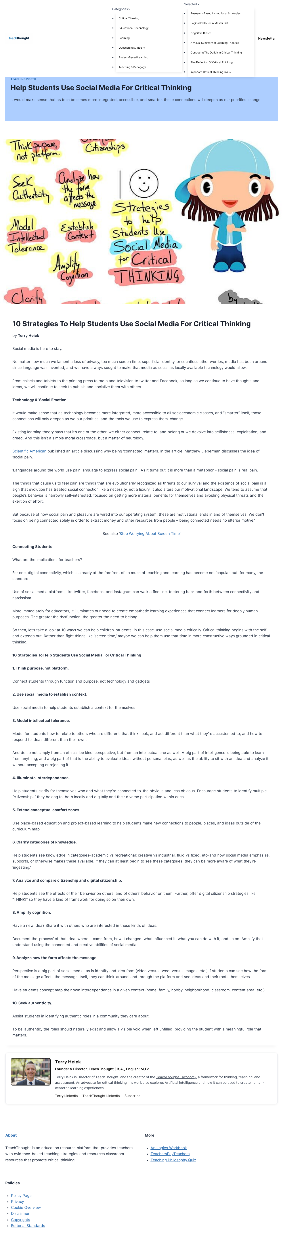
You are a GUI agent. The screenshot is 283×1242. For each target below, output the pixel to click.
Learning (124, 38)
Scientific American (29, 451)
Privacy (17, 1201)
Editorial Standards (28, 1225)
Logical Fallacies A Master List (209, 23)
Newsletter (267, 38)
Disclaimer (20, 1213)
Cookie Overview (26, 1207)
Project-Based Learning (133, 57)
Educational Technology (134, 28)
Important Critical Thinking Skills (211, 72)
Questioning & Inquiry (132, 47)
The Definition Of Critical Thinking (212, 62)
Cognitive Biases (201, 33)
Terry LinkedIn (67, 1096)
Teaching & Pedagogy (132, 67)
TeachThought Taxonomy (176, 1077)
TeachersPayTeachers (170, 1154)
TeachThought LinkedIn (101, 1096)
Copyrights (20, 1219)
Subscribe (132, 1096)
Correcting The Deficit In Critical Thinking (216, 52)
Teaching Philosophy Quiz (173, 1160)
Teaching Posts (23, 79)
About (11, 1135)
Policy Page (21, 1195)
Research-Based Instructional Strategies (216, 13)
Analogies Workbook (169, 1148)
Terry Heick (68, 1062)
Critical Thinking (129, 18)
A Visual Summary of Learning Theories (215, 42)
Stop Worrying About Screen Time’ (150, 533)
